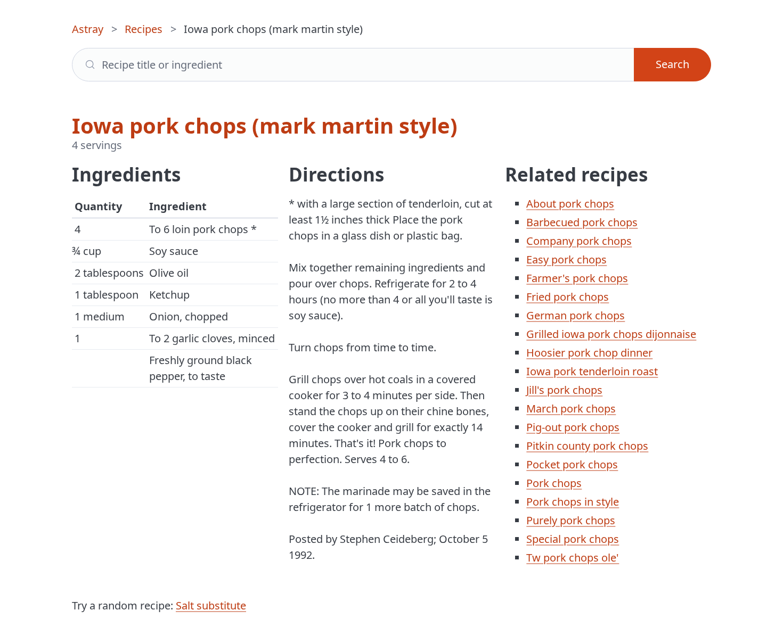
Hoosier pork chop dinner (589, 352)
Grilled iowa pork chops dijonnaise (611, 334)
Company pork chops (579, 241)
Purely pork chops (570, 520)
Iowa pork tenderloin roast (592, 371)
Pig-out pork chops (572, 427)
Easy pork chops (566, 259)
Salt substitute (211, 605)
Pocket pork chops (572, 464)
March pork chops (571, 408)
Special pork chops (572, 539)
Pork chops (554, 483)
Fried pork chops (567, 297)
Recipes (143, 29)
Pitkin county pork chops (587, 446)
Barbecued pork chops (582, 222)
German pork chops (575, 315)
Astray (87, 29)
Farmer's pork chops (577, 278)
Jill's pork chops (564, 390)
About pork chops (570, 203)
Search (672, 64)
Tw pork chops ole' (572, 557)
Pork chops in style (572, 501)
